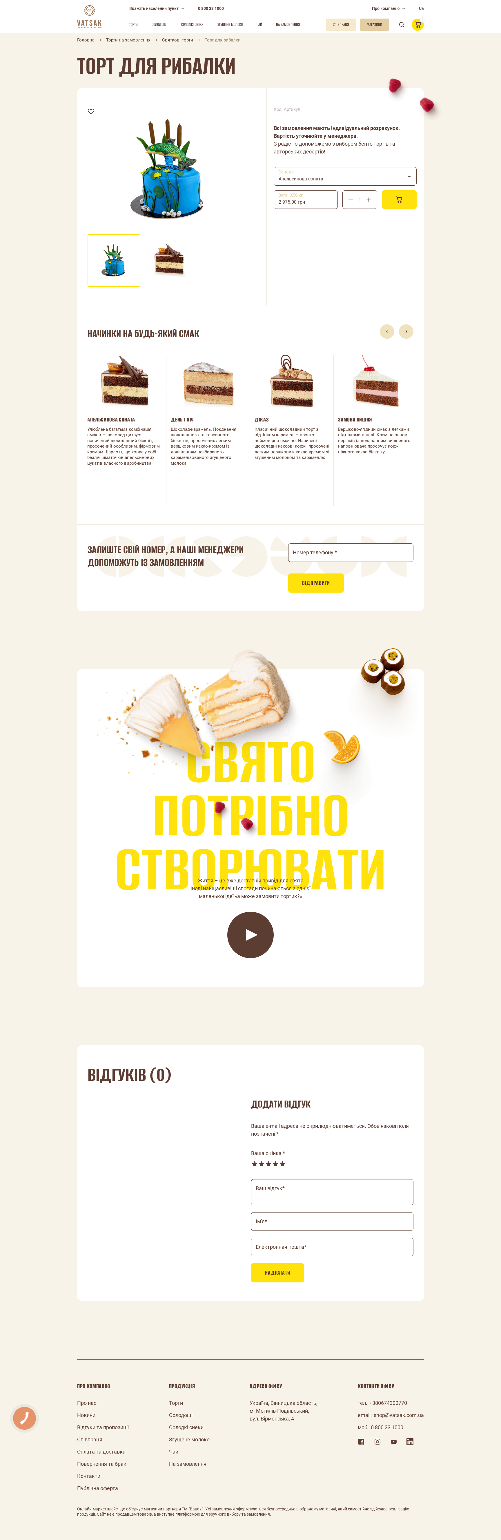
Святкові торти (177, 40)
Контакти (88, 1476)
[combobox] (345, 176)
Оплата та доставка (101, 1452)
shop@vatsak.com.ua (399, 1415)
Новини (86, 1415)
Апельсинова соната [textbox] (301, 179)
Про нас (86, 1403)
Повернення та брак (101, 1464)
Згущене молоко (230, 24)
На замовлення (288, 24)
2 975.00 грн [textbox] (292, 202)
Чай (259, 24)
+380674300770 (388, 1403)
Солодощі (159, 24)
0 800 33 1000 (211, 8)
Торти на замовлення (128, 40)
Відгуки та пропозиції (103, 1427)
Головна (86, 40)
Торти (133, 24)
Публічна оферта (97, 1488)
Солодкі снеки (192, 24)
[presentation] (387, 331)
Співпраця (89, 1439)
